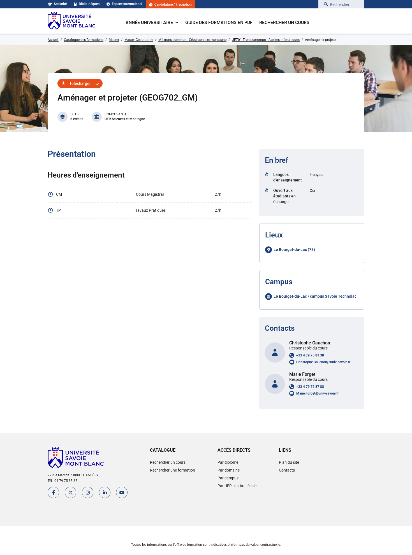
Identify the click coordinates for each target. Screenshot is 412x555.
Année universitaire (149, 22)
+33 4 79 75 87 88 (310, 387)
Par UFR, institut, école (236, 485)
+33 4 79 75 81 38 (310, 355)
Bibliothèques (89, 4)
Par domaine (228, 470)
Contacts (287, 470)
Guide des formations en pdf (219, 22)
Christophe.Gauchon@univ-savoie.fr (323, 362)
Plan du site (289, 462)
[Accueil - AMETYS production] (71, 21)
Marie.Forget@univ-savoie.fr (317, 393)
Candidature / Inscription (173, 4)
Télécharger (80, 83)
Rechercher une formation (172, 470)
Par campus (228, 478)
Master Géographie (138, 39)
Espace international (127, 4)
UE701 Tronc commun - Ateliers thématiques (266, 39)
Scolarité (60, 4)
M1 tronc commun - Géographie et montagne (192, 39)
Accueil (53, 39)
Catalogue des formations (83, 39)
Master (114, 39)
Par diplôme (227, 462)
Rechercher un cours (284, 22)
